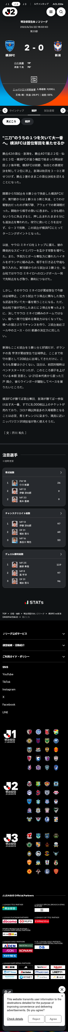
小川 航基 (19, 63)
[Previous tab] (5, 110)
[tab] (16, 110)
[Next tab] (63, 110)
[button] (50, 11)
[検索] (61, 11)
